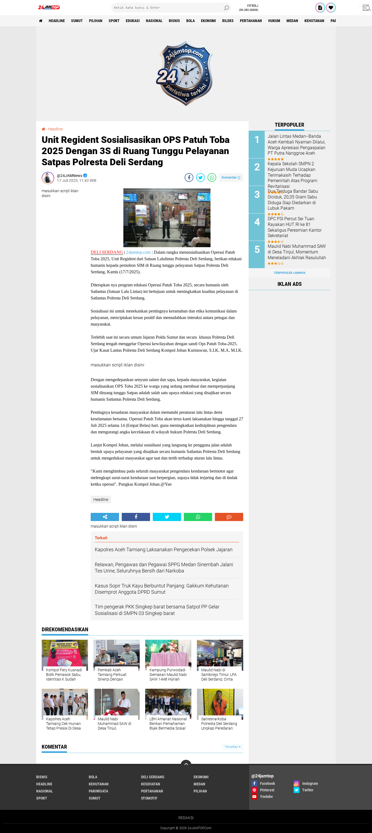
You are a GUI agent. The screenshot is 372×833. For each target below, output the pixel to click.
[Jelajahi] (365, 8)
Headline (57, 21)
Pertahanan (251, 21)
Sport (114, 21)
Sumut (77, 21)
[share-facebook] (189, 177)
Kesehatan (150, 784)
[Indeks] (320, 7)
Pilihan (95, 21)
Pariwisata (98, 791)
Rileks (228, 21)
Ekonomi (208, 21)
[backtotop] (186, 765)
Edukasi (133, 21)
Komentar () (231, 177)
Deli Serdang (152, 777)
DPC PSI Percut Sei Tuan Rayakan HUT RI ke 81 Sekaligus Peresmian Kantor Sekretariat (295, 227)
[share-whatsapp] (212, 177)
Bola (190, 21)
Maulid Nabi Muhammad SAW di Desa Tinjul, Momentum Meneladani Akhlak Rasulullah (297, 252)
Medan (292, 21)
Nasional (154, 21)
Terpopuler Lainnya (289, 273)
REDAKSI (186, 818)
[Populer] (331, 7)
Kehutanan (314, 21)
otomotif (149, 798)
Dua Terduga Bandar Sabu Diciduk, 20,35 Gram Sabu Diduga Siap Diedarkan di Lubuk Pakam (293, 200)
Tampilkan (232, 747)
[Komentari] (229, 517)
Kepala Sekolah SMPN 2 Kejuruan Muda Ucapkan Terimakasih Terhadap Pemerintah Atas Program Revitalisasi (292, 175)
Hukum (274, 21)
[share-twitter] (200, 177)
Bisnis (174, 21)
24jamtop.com (138, 252)
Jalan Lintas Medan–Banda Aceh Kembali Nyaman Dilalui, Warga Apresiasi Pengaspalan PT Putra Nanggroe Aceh (296, 145)
